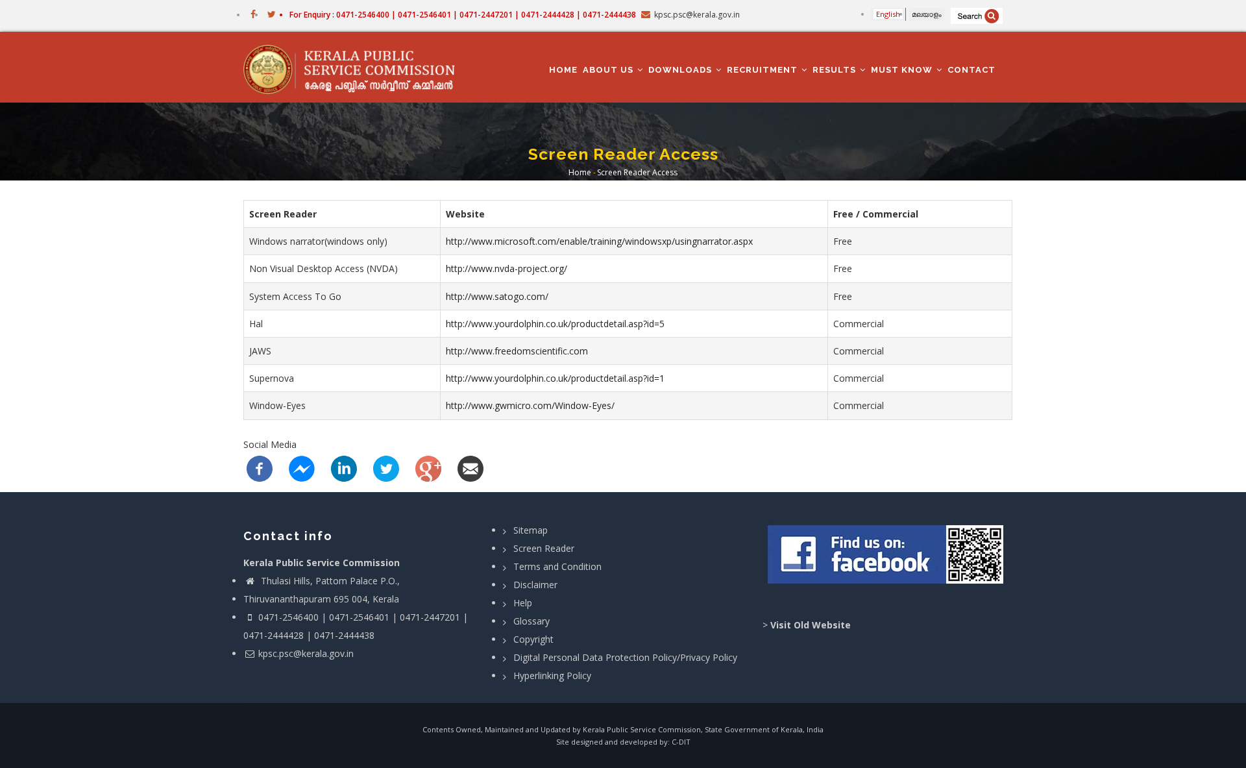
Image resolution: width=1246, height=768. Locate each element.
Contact (971, 70)
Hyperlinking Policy (552, 675)
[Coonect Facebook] (887, 559)
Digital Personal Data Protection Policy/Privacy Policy (625, 657)
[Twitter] (386, 467)
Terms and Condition (557, 566)
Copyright (533, 639)
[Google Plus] (428, 467)
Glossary (531, 621)
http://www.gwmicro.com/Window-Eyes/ (530, 405)
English (888, 14)
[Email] (470, 467)
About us (609, 70)
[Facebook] (259, 467)
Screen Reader (543, 548)
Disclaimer (535, 584)
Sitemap (530, 530)
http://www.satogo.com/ (497, 296)
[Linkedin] (344, 467)
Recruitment (763, 70)
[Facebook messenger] (302, 467)
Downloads (681, 70)
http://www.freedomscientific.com (517, 351)
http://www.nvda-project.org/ (506, 268)
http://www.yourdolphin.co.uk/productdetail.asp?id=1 (555, 378)
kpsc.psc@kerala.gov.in (306, 653)
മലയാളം (927, 14)
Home (563, 70)
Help (522, 603)
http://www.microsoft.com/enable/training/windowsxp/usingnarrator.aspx (599, 241)
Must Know (903, 70)
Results (835, 70)
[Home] (355, 67)
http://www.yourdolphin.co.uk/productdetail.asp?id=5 (555, 323)
